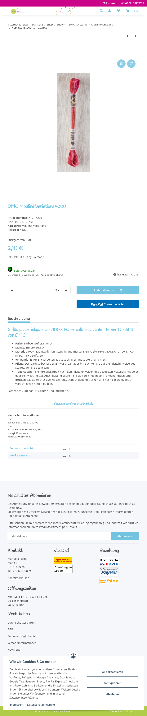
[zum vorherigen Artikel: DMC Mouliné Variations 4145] (127, 36)
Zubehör (27, 391)
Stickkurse (41, 391)
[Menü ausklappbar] (5, 9)
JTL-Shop (127, 711)
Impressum (16, 704)
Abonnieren (125, 536)
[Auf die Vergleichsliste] (121, 63)
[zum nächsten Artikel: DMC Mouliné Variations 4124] (135, 36)
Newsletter (15, 649)
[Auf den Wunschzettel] (131, 63)
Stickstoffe (61, 391)
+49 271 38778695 (133, 3)
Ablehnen (112, 694)
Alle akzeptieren (112, 671)
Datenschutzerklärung (41, 704)
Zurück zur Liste (19, 24)
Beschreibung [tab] (19, 319)
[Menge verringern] (12, 290)
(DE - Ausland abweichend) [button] (49, 274)
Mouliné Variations (34, 226)
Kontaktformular (18, 578)
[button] (102, 11)
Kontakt (110, 3)
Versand (39, 257)
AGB (10, 629)
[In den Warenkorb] (11, 54)
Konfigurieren (113, 683)
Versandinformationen (22, 643)
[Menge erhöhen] (66, 290)
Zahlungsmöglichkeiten (23, 636)
